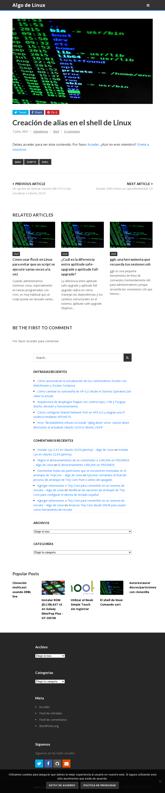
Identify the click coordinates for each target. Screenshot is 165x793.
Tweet (22, 112)
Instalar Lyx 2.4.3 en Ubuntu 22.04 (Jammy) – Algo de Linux (75, 450)
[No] (160, 781)
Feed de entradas (50, 713)
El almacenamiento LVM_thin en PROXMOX (86, 465)
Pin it (54, 112)
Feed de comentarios (53, 720)
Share (38, 112)
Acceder (93, 144)
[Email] (66, 764)
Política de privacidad (100, 785)
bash (18, 161)
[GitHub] (57, 764)
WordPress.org (49, 726)
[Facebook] (48, 764)
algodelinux (40, 131)
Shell (56, 131)
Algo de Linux (28, 5)
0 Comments (72, 131)
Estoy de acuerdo (62, 785)
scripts (31, 161)
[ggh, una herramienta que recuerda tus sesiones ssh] (131, 235)
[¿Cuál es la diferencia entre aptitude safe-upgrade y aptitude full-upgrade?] (82, 235)
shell (45, 161)
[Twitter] (39, 764)
